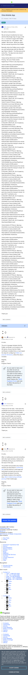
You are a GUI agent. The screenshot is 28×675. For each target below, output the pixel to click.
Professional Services (9, 554)
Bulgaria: (14, 577)
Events (5, 559)
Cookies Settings (14, 672)
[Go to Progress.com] (5, 613)
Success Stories (7, 565)
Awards (5, 626)
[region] (14, 662)
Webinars (5, 553)
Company (6, 623)
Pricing (5, 539)
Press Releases (7, 627)
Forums (5, 550)
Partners (5, 556)
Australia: (14, 579)
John (5, 27)
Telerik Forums (6, 5)
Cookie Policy (16, 660)
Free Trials (6, 538)
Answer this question (9, 520)
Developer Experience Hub (11, 544)
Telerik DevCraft (5, 528)
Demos (5, 546)
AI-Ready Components (14, 534)
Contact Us (6, 572)
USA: (13, 573)
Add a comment (6, 319)
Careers (5, 630)
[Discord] (7, 593)
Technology (6, 624)
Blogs (4, 551)
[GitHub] (7, 591)
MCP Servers (4, 534)
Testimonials (6, 567)
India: (13, 576)
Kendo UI (2, 531)
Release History (7, 549)
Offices (5, 631)
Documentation (7, 547)
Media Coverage (8, 628)
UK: (13, 575)
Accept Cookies (14, 667)
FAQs (4, 560)
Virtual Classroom (8, 557)
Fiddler (12, 5)
